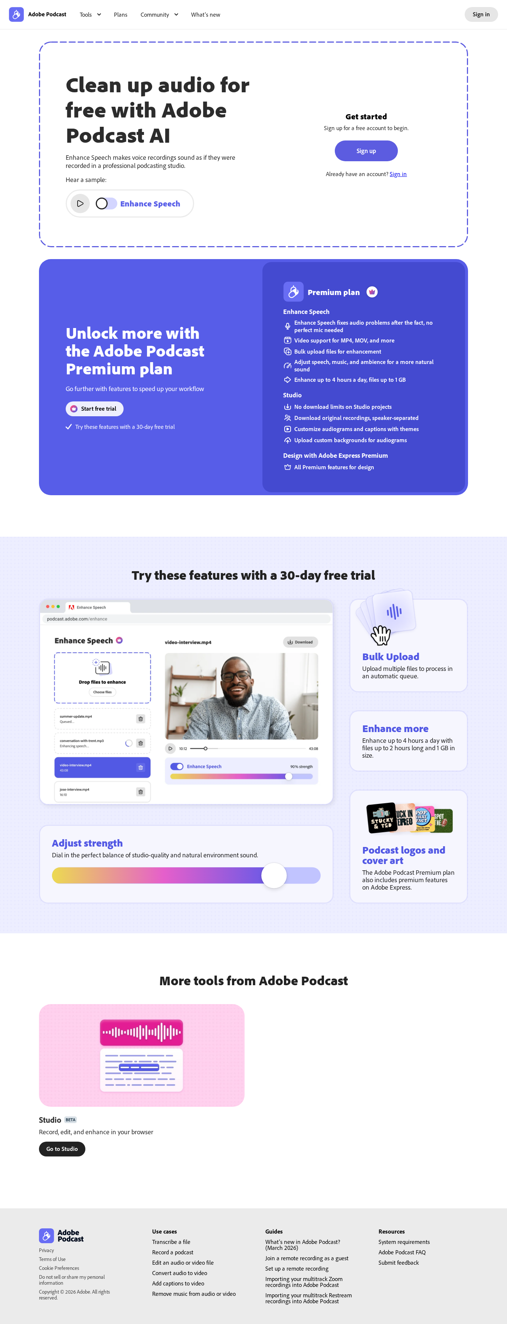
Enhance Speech (150, 203)
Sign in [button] (481, 14)
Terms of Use (52, 1259)
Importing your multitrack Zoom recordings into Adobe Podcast (304, 1281)
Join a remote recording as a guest (307, 1258)
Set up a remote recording (296, 1268)
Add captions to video (178, 1283)
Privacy (46, 1250)
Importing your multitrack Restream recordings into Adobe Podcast (308, 1298)
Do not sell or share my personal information (72, 1280)
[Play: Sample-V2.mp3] (80, 203)
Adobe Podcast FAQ (402, 1252)
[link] (62, 1149)
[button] (90, 14)
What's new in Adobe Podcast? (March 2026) (302, 1244)
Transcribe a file (171, 1241)
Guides (274, 1231)
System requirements (404, 1241)
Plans (120, 14)
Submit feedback (399, 1262)
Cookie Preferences (59, 1268)
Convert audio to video (179, 1273)
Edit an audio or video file (183, 1262)
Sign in (398, 174)
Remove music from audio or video (194, 1293)
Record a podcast (172, 1252)
